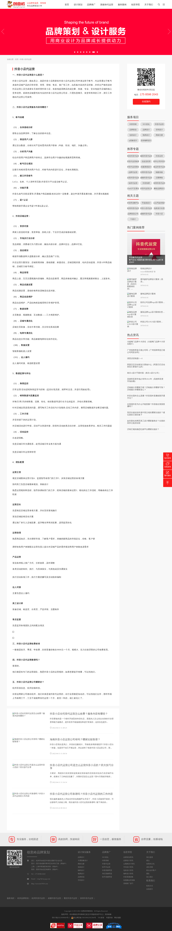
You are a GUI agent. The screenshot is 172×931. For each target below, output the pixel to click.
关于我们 (148, 4)
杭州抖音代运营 (133, 208)
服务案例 (122, 4)
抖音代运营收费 (133, 161)
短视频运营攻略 (129, 880)
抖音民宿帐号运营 (133, 203)
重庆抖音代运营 (70, 898)
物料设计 (81, 870)
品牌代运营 (133, 172)
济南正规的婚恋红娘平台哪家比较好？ (143, 429)
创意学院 (135, 4)
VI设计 (133, 219)
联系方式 (149, 886)
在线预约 (146, 101)
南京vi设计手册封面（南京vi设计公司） (143, 373)
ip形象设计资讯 (129, 864)
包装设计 (132, 135)
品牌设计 (146, 130)
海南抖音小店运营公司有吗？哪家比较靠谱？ (75, 739)
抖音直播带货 (107, 870)
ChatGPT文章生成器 (133, 188)
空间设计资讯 (128, 867)
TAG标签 (101, 918)
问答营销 (132, 124)
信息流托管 (146, 161)
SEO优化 (146, 124)
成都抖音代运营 (146, 178)
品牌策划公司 (133, 214)
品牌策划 (132, 130)
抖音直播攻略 (128, 877)
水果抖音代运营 (146, 172)
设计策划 (78, 4)
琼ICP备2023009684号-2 (61, 918)
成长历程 (149, 867)
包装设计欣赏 (159, 208)
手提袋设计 (146, 203)
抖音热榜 (146, 183)
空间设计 (159, 130)
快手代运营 (106, 867)
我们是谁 (149, 857)
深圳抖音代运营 (159, 183)
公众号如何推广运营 (159, 203)
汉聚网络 (159, 178)
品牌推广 (91, 4)
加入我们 (149, 877)
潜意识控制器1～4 (134, 358)
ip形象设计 (133, 140)
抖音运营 (159, 156)
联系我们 (150, 880)
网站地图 (117, 918)
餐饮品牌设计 (159, 188)
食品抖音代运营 (159, 167)
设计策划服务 (84, 852)
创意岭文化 (150, 864)
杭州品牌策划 (23, 898)
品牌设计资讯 (128, 860)
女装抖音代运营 (133, 178)
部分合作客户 (151, 870)
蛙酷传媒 (159, 172)
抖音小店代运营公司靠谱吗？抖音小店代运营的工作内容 (81, 793)
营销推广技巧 (128, 883)
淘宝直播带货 (107, 874)
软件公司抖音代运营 (159, 161)
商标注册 (159, 135)
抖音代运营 (159, 124)
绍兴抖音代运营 (133, 156)
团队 (148, 874)
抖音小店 (159, 214)
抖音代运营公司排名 (146, 188)
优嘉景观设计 (146, 167)
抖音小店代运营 (25, 59)
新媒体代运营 (106, 4)
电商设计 (146, 135)
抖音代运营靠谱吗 (133, 167)
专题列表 (109, 918)
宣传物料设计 (146, 140)
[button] (74, 52)
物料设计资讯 (128, 874)
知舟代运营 (133, 183)
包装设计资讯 (128, 870)
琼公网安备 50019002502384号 (84, 918)
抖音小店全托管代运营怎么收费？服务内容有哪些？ (79, 713)
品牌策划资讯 (128, 857)
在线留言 (149, 889)
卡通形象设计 (83, 860)
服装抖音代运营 (146, 156)
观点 (148, 860)
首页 (67, 4)
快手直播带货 (107, 877)
